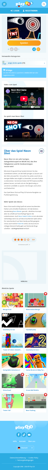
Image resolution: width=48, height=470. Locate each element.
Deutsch (24, 448)
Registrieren (31, 10)
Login (16, 10)
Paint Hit (20, 224)
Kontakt (22, 441)
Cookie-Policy (33, 458)
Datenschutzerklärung (18, 458)
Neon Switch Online (25, 216)
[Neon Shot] (24, 28)
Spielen (24, 42)
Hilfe (15, 441)
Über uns (31, 441)
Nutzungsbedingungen (25, 460)
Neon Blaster (17, 211)
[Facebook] (18, 434)
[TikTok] (24, 434)
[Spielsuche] (44, 4)
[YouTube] (29, 434)
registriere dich (8, 75)
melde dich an (29, 73)
